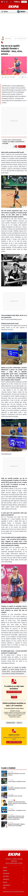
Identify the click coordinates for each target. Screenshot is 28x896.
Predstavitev (8, 859)
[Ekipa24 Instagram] (6, 1)
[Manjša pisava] (20, 77)
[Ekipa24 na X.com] (4, 1)
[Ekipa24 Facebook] (2, 1)
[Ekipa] (13, 6)
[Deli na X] (5, 77)
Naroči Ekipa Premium (15, 742)
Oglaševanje (14, 861)
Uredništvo (14, 859)
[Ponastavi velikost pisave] (22, 77)
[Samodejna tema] (11, 2)
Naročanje (20, 859)
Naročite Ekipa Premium (14, 692)
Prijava (24, 1)
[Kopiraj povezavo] (8, 77)
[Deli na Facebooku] (2, 77)
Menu (6, 12)
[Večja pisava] (25, 77)
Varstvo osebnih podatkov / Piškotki (14, 863)
